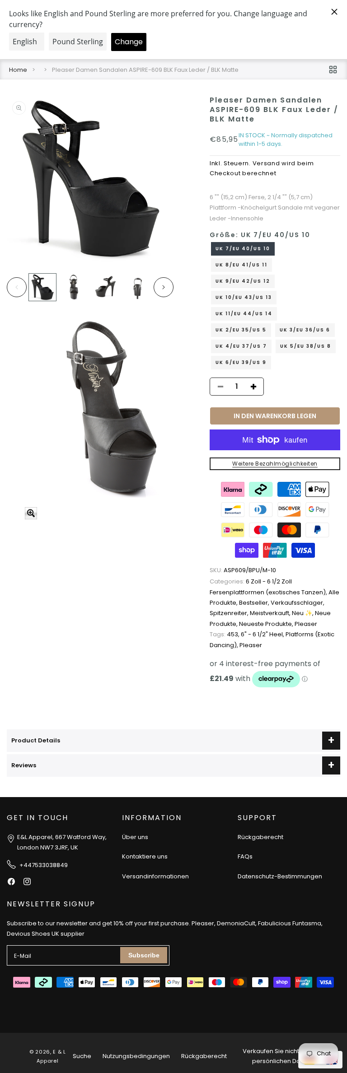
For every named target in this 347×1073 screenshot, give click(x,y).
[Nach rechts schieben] (164, 287)
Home (18, 69)
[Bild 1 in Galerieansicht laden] (42, 287)
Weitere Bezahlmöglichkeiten (275, 463)
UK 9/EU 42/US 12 (243, 281)
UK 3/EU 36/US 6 (305, 330)
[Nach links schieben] (17, 287)
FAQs (245, 856)
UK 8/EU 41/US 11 (241, 264)
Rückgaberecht (260, 837)
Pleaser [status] (306, 624)
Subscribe (143, 955)
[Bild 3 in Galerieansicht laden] (105, 287)
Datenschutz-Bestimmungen (280, 876)
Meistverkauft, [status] (271, 613)
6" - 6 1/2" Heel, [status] (263, 634)
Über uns (135, 837)
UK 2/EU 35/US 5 (241, 330)
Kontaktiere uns (145, 856)
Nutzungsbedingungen (136, 1056)
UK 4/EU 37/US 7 (241, 346)
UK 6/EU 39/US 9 (241, 362)
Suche (82, 1056)
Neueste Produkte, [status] (267, 624)
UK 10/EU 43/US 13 (244, 297)
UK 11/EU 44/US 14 (244, 313)
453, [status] (225, 634)
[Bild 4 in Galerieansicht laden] (136, 287)
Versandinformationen (155, 876)
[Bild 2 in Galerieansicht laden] (74, 287)
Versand (266, 163)
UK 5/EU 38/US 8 (305, 346)
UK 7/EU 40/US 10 (243, 248)
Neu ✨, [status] (303, 613)
